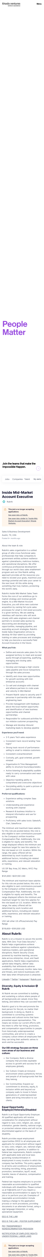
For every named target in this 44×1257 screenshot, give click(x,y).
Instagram (24, 979)
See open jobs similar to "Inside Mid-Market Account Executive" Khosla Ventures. (23, 520)
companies (17, 479)
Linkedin (6, 979)
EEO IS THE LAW (10, 1216)
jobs (7, 479)
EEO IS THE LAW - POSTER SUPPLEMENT (21, 1221)
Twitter (14, 979)
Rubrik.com (36, 979)
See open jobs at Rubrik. (18, 515)
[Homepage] (11, 3)
